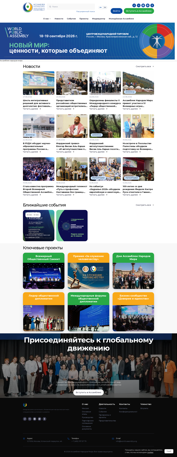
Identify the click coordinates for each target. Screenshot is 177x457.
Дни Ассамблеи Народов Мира (133, 258)
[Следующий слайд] (155, 41)
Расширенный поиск (85, 11)
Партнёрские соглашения (88, 422)
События (103, 412)
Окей (169, 451)
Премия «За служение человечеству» (88, 258)
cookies (150, 452)
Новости (102, 408)
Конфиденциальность (128, 412)
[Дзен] (143, 5)
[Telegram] (134, 5)
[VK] (139, 5)
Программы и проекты (105, 416)
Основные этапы (86, 413)
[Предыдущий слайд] (22, 41)
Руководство (87, 417)
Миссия (85, 408)
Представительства (107, 421)
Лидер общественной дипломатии (44, 297)
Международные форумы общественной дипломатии (88, 298)
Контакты (123, 408)
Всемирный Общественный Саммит (43, 258)
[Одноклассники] (152, 5)
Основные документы (87, 427)
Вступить (144, 408)
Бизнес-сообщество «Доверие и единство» (133, 297)
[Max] (148, 5)
